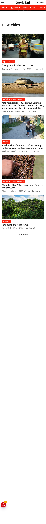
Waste (33, 7)
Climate (41, 7)
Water (25, 7)
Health (5, 7)
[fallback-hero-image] (23, 46)
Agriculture (15, 7)
